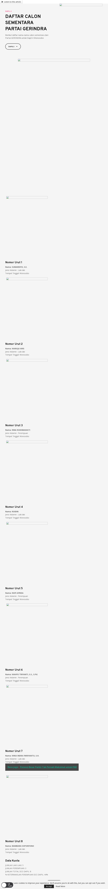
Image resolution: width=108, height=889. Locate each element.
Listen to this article (12, 2)
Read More (60, 886)
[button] (7, 885)
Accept (49, 886)
